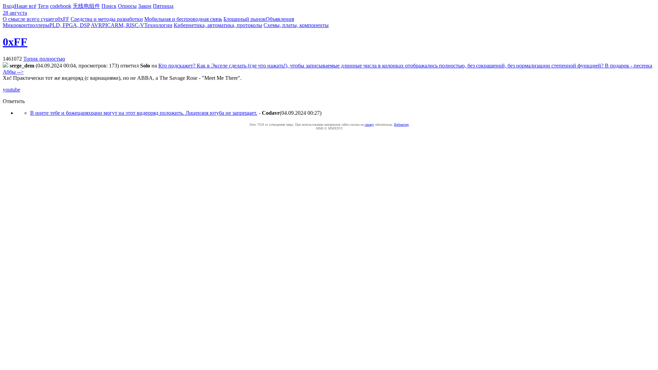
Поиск (109, 6)
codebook (60, 6)
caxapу (369, 124)
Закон (144, 6)
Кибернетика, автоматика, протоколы (218, 25)
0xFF (63, 19)
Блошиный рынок (244, 19)
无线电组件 (86, 6)
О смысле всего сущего (30, 19)
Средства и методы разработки (107, 19)
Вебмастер (401, 124)
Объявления (280, 19)
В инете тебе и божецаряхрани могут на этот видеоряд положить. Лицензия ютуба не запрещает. (143, 113)
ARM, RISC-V (127, 25)
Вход (8, 6)
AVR (96, 25)
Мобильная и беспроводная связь (183, 19)
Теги (43, 6)
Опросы (127, 6)
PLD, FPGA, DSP (69, 25)
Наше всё (25, 6)
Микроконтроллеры (26, 25)
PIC (106, 25)
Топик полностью (44, 59)
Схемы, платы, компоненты (296, 25)
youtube (11, 89)
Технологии (158, 25)
